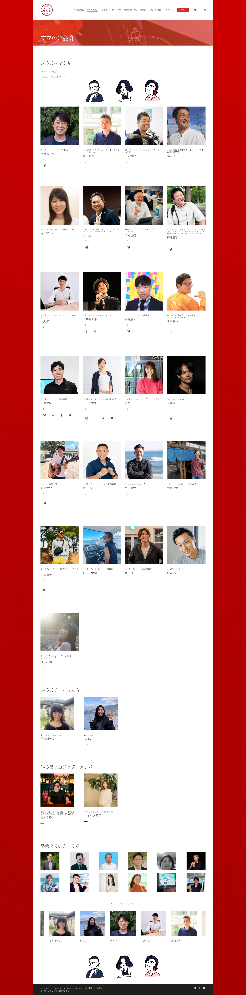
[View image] (123, 927)
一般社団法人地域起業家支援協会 (55, 991)
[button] (101, 798)
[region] (123, 927)
